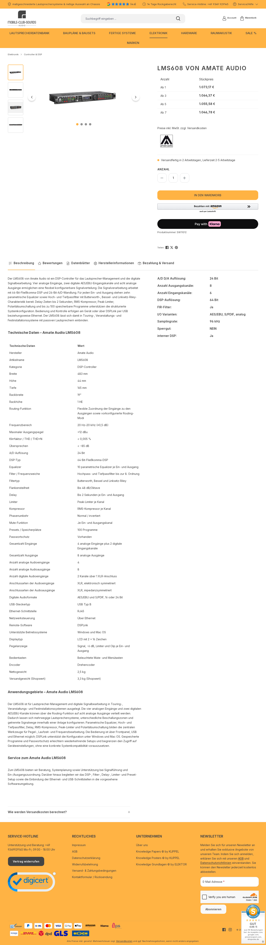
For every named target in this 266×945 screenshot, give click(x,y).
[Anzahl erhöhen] (184, 178)
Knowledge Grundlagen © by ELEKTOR (161, 864)
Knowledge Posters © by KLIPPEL (158, 858)
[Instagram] (229, 929)
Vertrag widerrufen (26, 861)
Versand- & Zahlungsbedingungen (94, 870)
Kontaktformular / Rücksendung (92, 877)
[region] (74, 99)
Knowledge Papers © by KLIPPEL (157, 851)
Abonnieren (213, 909)
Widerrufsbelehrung (85, 864)
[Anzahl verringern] (162, 178)
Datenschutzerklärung (86, 858)
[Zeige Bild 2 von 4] (81, 124)
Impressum (79, 845)
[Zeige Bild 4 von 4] (90, 124)
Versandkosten (124, 941)
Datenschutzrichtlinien (215, 862)
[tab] (21, 263)
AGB (75, 851)
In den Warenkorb (207, 195)
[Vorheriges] (32, 97)
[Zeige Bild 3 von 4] (86, 124)
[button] (207, 208)
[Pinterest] (177, 247)
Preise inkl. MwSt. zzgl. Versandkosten (182, 128)
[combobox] (126, 18)
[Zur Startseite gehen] (22, 18)
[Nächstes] (136, 97)
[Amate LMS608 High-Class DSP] (83, 97)
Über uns (142, 845)
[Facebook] (167, 247)
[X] (172, 247)
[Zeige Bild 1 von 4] (77, 124)
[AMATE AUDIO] (176, 141)
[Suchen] (178, 18)
